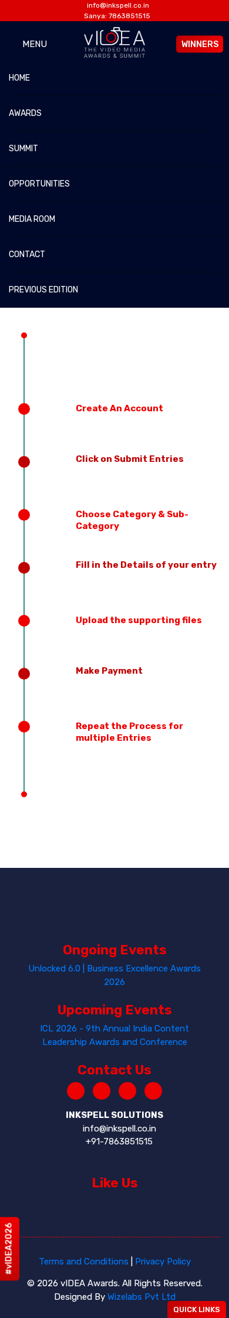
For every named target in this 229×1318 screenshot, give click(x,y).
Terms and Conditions (84, 1261)
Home (19, 78)
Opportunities (39, 184)
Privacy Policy (163, 1261)
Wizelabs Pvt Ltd (141, 1297)
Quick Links (196, 1309)
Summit (23, 149)
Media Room (32, 219)
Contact (27, 254)
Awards (25, 113)
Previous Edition (43, 290)
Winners (199, 44)
